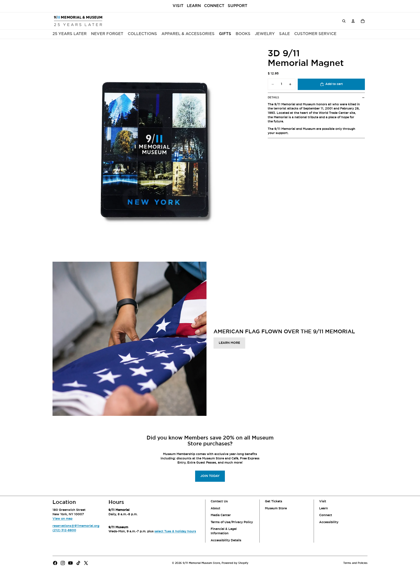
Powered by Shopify (235, 563)
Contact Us (219, 501)
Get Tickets (273, 501)
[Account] (353, 21)
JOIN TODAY (210, 476)
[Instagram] (62, 563)
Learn (194, 6)
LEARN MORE (229, 342)
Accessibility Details (226, 540)
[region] (156, 149)
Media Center (221, 515)
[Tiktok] (78, 563)
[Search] (344, 21)
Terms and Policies (355, 563)
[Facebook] (55, 563)
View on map (62, 518)
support (237, 6)
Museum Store (276, 508)
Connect (214, 6)
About (215, 508)
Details (273, 97)
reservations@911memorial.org (75, 526)
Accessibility (328, 522)
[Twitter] (86, 563)
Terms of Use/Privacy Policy (232, 522)
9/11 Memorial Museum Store (201, 563)
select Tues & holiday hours (175, 531)
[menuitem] (142, 34)
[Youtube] (70, 563)
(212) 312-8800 (64, 530)
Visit (178, 6)
